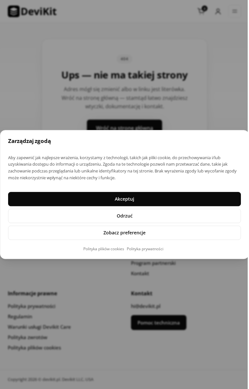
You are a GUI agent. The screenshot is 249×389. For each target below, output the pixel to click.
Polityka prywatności (145, 249)
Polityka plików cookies (103, 249)
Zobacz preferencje (124, 233)
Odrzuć (125, 216)
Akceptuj (124, 199)
